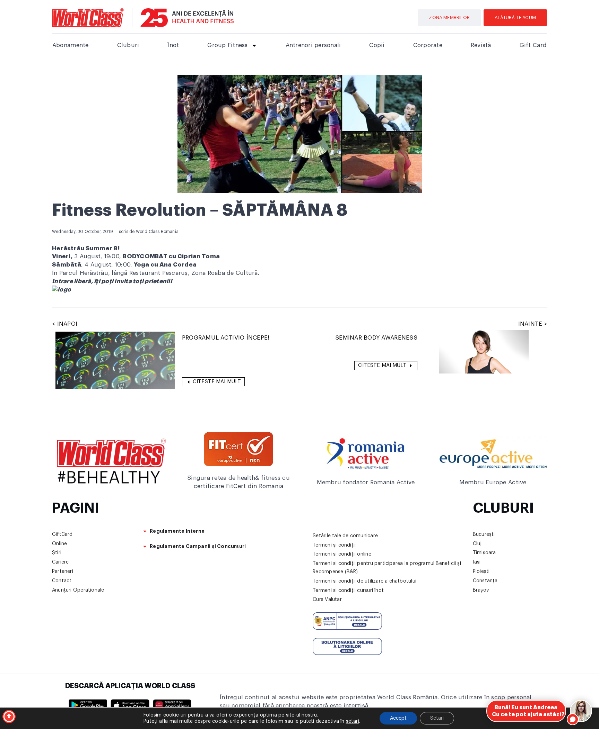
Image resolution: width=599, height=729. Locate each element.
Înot (173, 45)
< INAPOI (64, 324)
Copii (376, 45)
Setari (437, 718)
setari (352, 721)
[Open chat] (581, 711)
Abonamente (70, 45)
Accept (398, 718)
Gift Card (533, 45)
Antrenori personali (313, 45)
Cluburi (128, 45)
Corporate (427, 45)
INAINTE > (532, 324)
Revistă (481, 45)
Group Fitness (227, 45)
